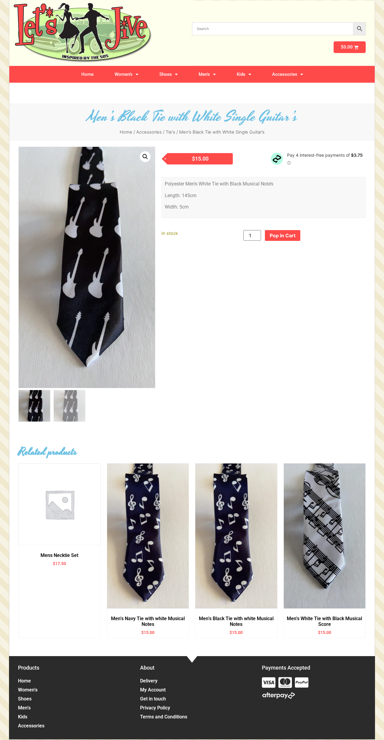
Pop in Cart (283, 235)
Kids (241, 74)
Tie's (170, 132)
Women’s (124, 74)
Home (87, 74)
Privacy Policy (155, 708)
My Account (153, 690)
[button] (145, 156)
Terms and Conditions (163, 717)
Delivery (149, 681)
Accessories (284, 74)
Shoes (165, 74)
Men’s (204, 74)
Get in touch (153, 699)
